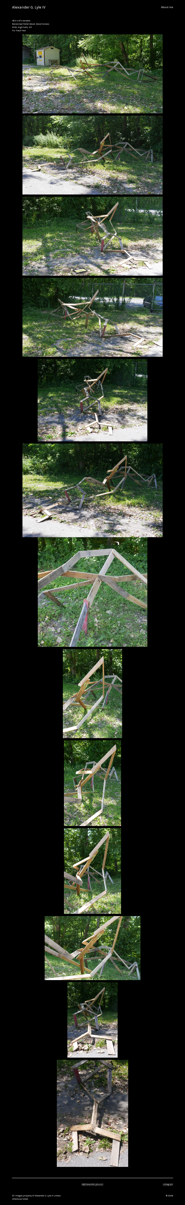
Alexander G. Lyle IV (28, 7)
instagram (168, 1184)
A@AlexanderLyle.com (92, 1184)
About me (167, 7)
